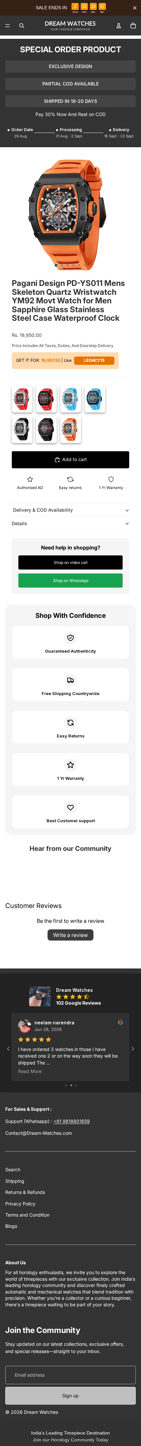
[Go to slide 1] (66, 1085)
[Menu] (7, 25)
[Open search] (21, 25)
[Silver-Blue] (70, 399)
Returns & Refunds (25, 1192)
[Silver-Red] (22, 399)
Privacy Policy (20, 1203)
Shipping (14, 1181)
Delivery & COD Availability (42, 510)
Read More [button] (30, 1071)
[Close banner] (135, 8)
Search (12, 1169)
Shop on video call (71, 562)
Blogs (11, 1226)
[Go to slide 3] (75, 1085)
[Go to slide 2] (71, 1085)
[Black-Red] (46, 399)
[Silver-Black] (22, 429)
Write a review (70, 935)
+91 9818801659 (71, 1121)
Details (19, 523)
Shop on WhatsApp (70, 580)
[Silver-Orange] (70, 429)
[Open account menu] (118, 25)
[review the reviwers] (120, 1022)
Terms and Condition (27, 1215)
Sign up (70, 1395)
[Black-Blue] (95, 399)
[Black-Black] (46, 429)
